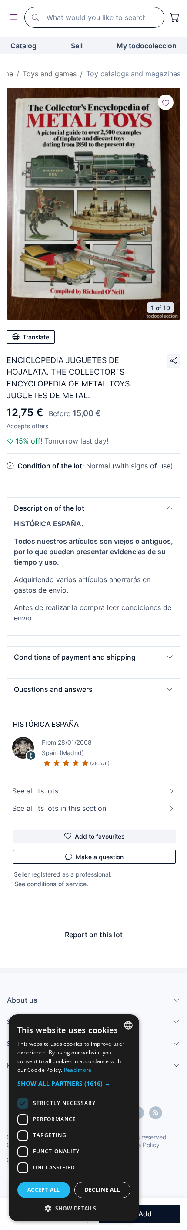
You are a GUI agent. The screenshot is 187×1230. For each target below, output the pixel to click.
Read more (78, 1070)
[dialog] (74, 1117)
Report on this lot (94, 934)
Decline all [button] (102, 1189)
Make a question (100, 857)
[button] (93, 508)
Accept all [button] (43, 1189)
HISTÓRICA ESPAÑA (46, 724)
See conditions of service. (51, 884)
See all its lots (35, 790)
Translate (36, 337)
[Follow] (166, 102)
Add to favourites (100, 836)
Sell (77, 45)
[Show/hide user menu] (12, 17)
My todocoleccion (147, 45)
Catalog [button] (23, 45)
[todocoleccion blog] (155, 1112)
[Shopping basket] (175, 17)
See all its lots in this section (59, 808)
